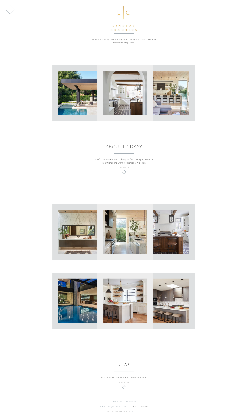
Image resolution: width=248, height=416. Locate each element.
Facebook (131, 401)
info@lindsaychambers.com (113, 407)
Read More (124, 168)
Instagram (117, 401)
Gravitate (136, 411)
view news (124, 382)
